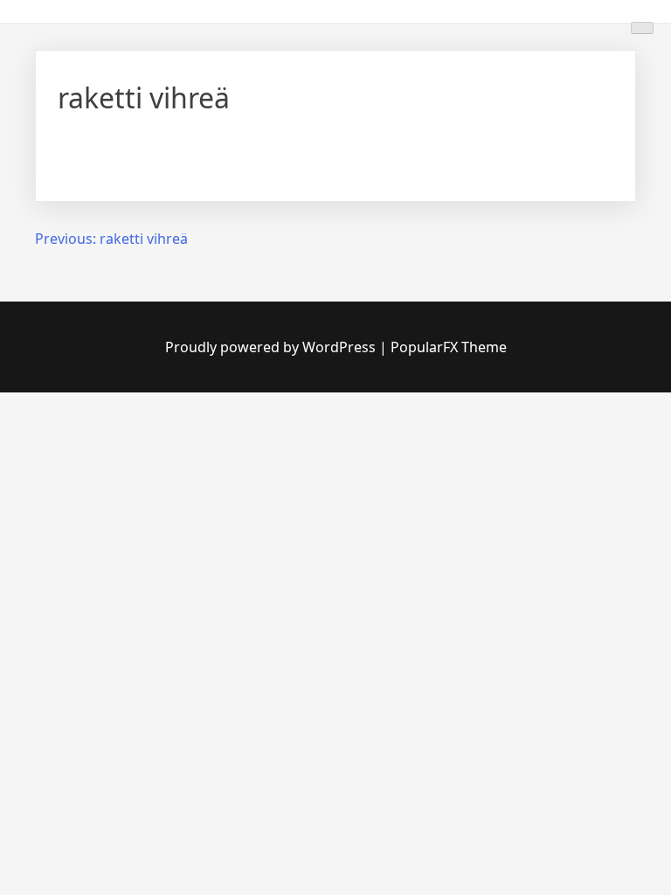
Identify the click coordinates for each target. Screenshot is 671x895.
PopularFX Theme (449, 347)
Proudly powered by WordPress (272, 347)
